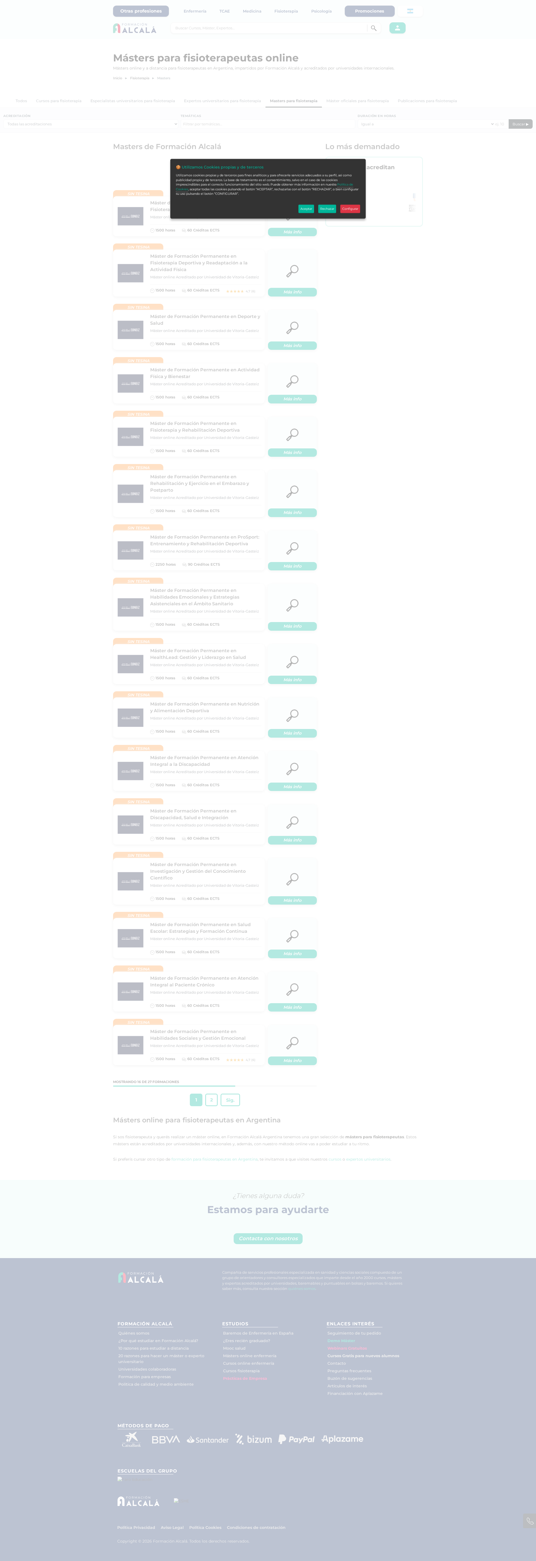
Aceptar (306, 209)
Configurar (350, 209)
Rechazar (327, 209)
